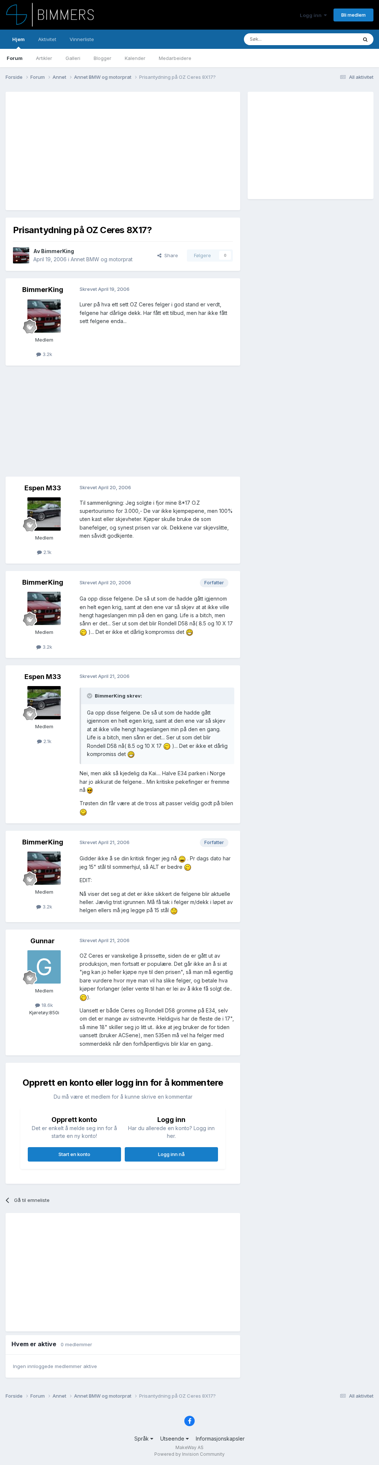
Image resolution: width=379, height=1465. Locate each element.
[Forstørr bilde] (83, 632)
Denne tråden (332, 39)
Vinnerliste (82, 39)
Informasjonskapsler (220, 1438)
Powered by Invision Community (189, 1454)
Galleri (73, 58)
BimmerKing (57, 251)
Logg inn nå (171, 1154)
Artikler (44, 58)
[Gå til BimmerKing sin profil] (21, 255)
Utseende (173, 1438)
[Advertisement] (99, 151)
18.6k (46, 1005)
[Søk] (365, 39)
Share (169, 255)
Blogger (102, 58)
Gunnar (42, 941)
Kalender (135, 58)
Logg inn (312, 15)
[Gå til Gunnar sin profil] (44, 967)
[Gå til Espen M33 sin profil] (44, 514)
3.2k (46, 354)
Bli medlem (353, 15)
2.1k (46, 552)
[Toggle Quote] (90, 696)
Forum (15, 58)
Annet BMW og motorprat (102, 259)
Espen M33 (42, 488)
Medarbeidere (175, 58)
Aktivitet (47, 39)
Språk (142, 1438)
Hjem (18, 39)
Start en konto (74, 1154)
